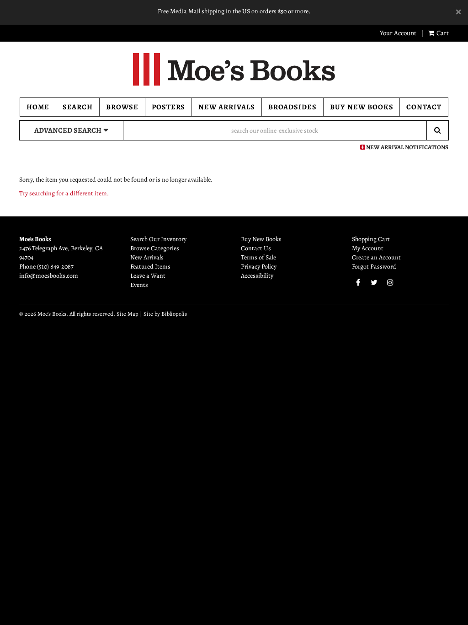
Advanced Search (67, 130)
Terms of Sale (258, 257)
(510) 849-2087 (55, 266)
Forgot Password (374, 266)
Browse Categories (154, 248)
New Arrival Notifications (406, 147)
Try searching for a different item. (64, 193)
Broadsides (292, 107)
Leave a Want (147, 275)
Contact (423, 107)
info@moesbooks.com (48, 275)
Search (78, 107)
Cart (442, 33)
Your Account (398, 33)
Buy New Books (361, 107)
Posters (169, 107)
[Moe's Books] (234, 69)
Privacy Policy (259, 266)
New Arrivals (226, 107)
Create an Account (376, 257)
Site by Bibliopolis (165, 314)
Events (139, 284)
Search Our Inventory (158, 239)
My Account (367, 248)
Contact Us (256, 248)
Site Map (127, 314)
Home (38, 107)
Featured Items (150, 266)
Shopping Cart (371, 239)
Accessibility (257, 275)
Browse (122, 107)
